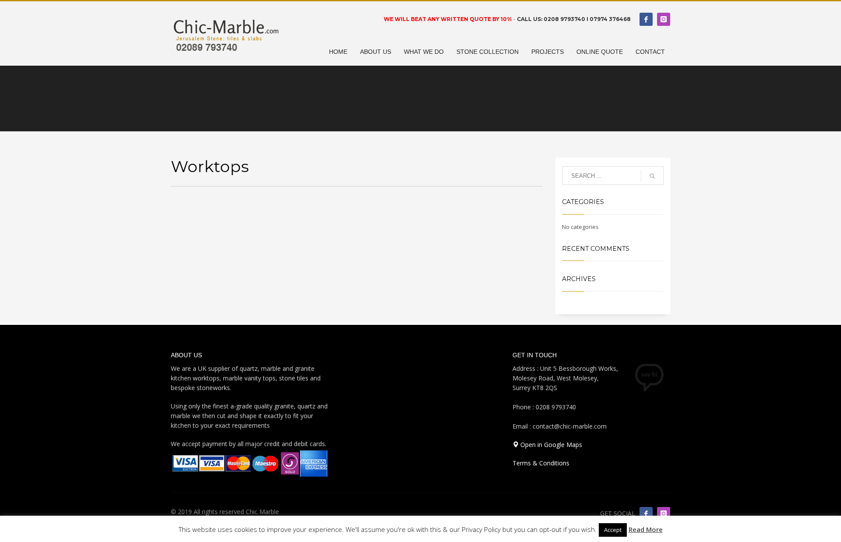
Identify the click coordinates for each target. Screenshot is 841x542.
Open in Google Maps (550, 444)
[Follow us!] (663, 513)
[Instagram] (663, 19)
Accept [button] (613, 530)
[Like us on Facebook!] (646, 513)
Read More (646, 529)
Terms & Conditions (540, 463)
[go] (652, 176)
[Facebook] (646, 19)
